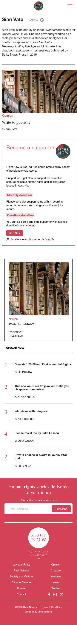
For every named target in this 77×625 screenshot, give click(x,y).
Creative (56, 570)
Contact (21, 594)
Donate (21, 588)
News (56, 582)
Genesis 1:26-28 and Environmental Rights (43, 364)
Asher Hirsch (26, 418)
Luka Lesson (26, 440)
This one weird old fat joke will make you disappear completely (42, 387)
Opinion (7, 115)
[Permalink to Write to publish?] (39, 288)
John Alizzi (24, 465)
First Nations (21, 570)
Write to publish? (16, 122)
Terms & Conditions (52, 607)
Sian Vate (11, 129)
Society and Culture (21, 576)
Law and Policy (21, 564)
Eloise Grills (26, 397)
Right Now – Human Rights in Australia (38, 6)
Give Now (14, 232)
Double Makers (45, 611)
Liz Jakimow (25, 371)
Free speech (16, 335)
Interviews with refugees (31, 411)
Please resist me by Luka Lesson (37, 433)
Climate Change (21, 582)
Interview (55, 576)
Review (55, 588)
